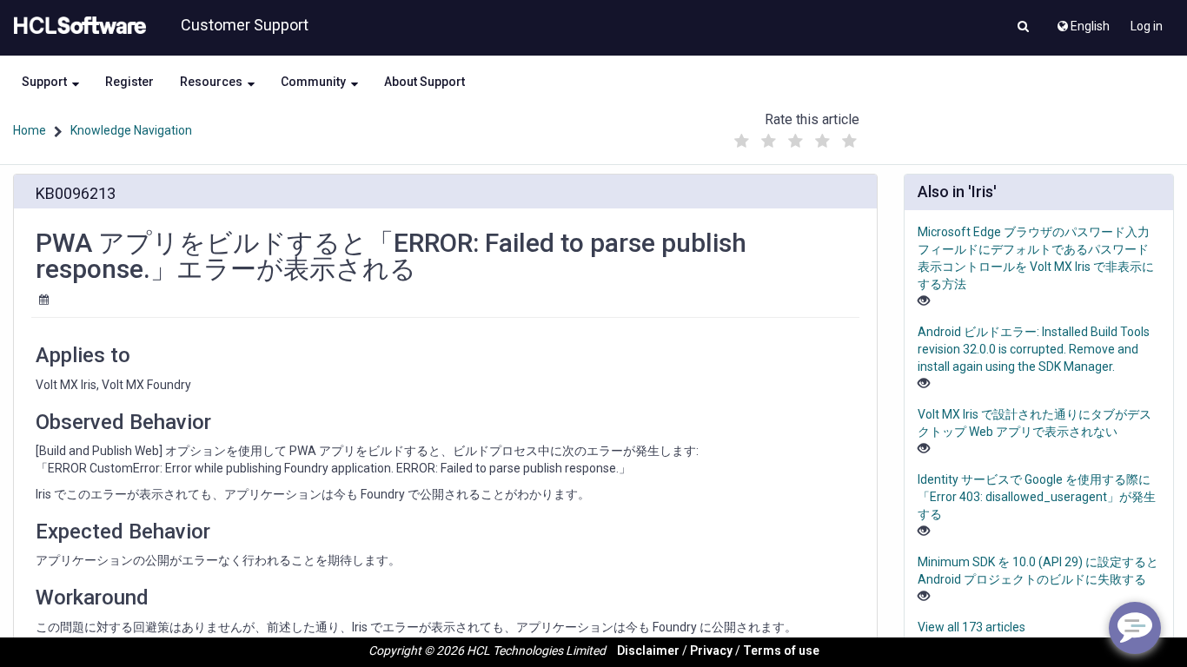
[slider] (795, 137)
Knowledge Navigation (131, 130)
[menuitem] (1082, 21)
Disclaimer (648, 650)
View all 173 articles (971, 627)
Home (29, 130)
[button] (1023, 27)
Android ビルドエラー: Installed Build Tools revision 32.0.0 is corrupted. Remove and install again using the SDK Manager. (1034, 349)
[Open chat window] (1135, 628)
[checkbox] (741, 141)
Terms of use (781, 650)
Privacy (711, 650)
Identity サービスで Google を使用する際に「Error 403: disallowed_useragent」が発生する (1037, 496)
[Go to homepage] (76, 26)
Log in (1147, 26)
